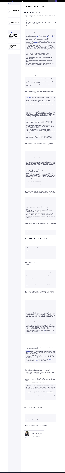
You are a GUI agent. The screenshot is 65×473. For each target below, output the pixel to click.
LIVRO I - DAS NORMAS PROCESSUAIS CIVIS (14, 7)
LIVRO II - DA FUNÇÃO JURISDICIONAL (14, 11)
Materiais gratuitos (17, 1)
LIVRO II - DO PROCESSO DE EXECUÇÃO (13, 41)
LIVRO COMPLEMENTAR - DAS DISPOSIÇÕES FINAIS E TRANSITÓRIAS (14, 52)
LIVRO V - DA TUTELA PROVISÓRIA (14, 23)
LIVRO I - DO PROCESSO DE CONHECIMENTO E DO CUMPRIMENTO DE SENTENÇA (13, 36)
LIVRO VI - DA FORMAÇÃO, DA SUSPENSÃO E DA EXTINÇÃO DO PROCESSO (13, 27)
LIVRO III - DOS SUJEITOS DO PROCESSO (13, 15)
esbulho (37, 36)
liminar (44, 330)
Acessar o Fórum (44, 1)
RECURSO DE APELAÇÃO (29, 108)
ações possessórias (34, 78)
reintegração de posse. (50, 36)
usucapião (50, 359)
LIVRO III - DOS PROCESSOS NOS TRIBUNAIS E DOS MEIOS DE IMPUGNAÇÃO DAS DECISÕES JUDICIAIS (13, 46)
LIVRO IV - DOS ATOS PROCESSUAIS (14, 19)
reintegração (36, 360)
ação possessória (40, 153)
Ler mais (31, 437)
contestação (28, 351)
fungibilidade (36, 42)
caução (27, 231)
